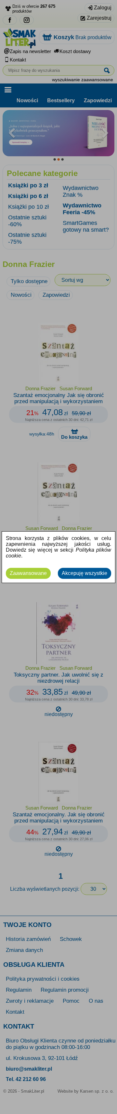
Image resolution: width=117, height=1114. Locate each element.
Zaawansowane (28, 573)
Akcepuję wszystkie (84, 573)
